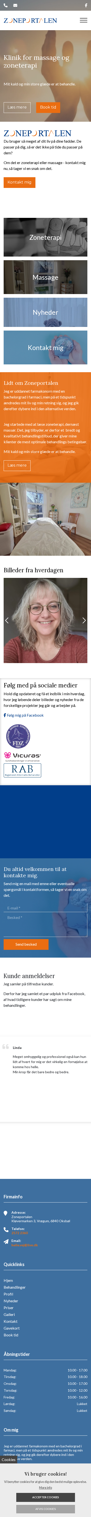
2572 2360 (19, 1233)
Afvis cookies (45, 1509)
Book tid (48, 107)
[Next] (84, 620)
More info (45, 1487)
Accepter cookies (45, 1497)
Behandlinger (15, 1287)
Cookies (9, 1459)
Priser (9, 1308)
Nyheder (11, 1301)
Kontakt (10, 1321)
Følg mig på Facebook (25, 715)
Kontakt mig (20, 182)
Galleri (9, 1314)
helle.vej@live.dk (24, 1245)
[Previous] (7, 620)
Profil (8, 1294)
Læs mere (17, 107)
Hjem (8, 1280)
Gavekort (12, 1328)
